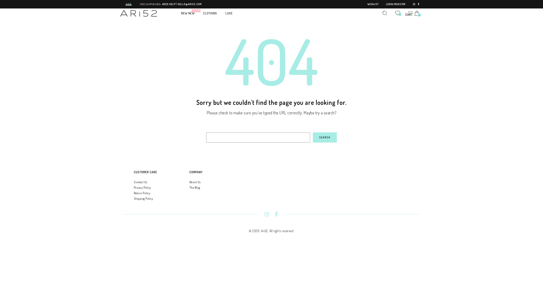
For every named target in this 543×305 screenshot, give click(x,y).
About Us (195, 182)
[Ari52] (138, 13)
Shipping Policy (143, 198)
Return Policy (142, 193)
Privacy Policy (142, 187)
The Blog (194, 187)
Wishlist (373, 4)
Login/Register (396, 4)
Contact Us (140, 182)
